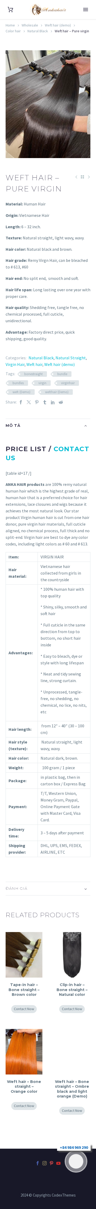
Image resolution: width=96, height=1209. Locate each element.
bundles (18, 383)
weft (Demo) (21, 392)
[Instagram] (44, 1163)
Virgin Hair (15, 364)
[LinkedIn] (53, 402)
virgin (42, 383)
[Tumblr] (45, 402)
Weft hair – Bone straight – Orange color (24, 1086)
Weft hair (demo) (58, 25)
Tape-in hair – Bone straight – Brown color (24, 989)
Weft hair (34, 364)
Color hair (13, 31)
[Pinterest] (37, 402)
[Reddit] (61, 402)
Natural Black (37, 31)
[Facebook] (21, 402)
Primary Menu (85, 10)
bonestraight (33, 374)
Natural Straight (70, 357)
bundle (62, 374)
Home (10, 25)
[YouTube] (58, 1163)
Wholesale (30, 25)
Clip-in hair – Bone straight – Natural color (72, 989)
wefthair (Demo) (57, 392)
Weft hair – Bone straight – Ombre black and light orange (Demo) (72, 1089)
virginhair (68, 383)
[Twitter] (29, 402)
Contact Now (24, 1008)
